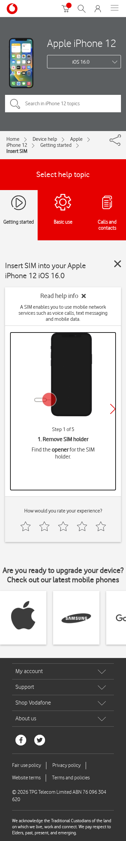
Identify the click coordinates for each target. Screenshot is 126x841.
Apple (76, 139)
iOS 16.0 (80, 62)
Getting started (56, 145)
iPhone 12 (16, 145)
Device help (45, 139)
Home (12, 139)
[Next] (113, 409)
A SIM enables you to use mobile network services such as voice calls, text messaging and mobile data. (63, 313)
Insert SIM (16, 151)
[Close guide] (117, 263)
